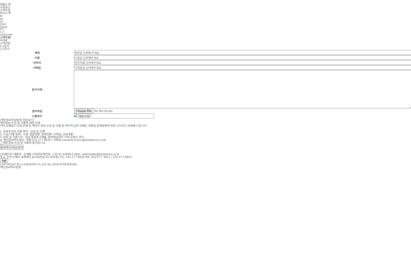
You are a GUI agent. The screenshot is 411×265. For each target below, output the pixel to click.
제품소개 (5, 4)
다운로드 (5, 7)
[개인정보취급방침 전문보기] (17, 120)
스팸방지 (37, 116)
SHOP (4, 27)
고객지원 (5, 10)
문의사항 (37, 89)
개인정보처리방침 (10, 167)
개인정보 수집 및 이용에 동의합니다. (24, 142)
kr (1, 16)
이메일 (37, 67)
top (4, 160)
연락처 (37, 62)
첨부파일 (37, 111)
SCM (3, 24)
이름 (37, 58)
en (1, 18)
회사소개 (5, 13)
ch (1, 21)
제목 (37, 53)
